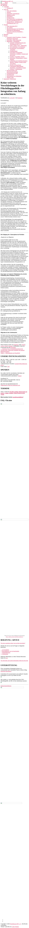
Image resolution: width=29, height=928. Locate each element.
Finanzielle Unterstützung (13, 13)
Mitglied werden (11, 15)
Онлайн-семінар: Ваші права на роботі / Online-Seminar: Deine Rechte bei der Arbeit (14, 393)
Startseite (10, 346)
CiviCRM (6, 6)
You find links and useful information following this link (14, 660)
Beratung (6, 34)
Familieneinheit (13, 51)
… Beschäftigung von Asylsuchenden (10, 651)
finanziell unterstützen (6, 671)
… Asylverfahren (5, 649)
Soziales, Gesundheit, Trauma (17, 56)
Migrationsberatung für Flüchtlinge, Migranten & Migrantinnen (15, 29)
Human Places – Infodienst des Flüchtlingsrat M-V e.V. (14, 22)
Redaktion (19, 98)
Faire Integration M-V (12, 26)
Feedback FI (10, 8)
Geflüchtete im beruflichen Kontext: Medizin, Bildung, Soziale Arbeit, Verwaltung (18, 62)
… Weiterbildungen (5, 652)
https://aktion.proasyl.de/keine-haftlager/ (14, 636)
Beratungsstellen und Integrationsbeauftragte (12, 71)
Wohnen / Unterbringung (16, 69)
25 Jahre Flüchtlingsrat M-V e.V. (15, 20)
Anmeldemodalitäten (17, 397)
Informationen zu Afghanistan (14, 76)
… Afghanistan (4, 654)
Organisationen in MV (12, 73)
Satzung (9, 12)
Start (6, 5)
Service (5, 35)
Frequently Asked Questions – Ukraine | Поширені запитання (16, 38)
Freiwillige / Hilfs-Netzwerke (14, 40)
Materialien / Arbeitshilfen (13, 41)
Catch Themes (15, 926)
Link (8, 366)
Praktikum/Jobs (10, 17)
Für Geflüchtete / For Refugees (17, 47)
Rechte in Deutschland (15, 65)
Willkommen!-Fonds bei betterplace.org (10, 385)
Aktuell (23, 344)
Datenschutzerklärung (6, 685)
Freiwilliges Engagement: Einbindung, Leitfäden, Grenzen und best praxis (19, 54)
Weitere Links (10, 77)
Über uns (6, 9)
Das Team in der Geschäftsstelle (14, 19)
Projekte (6, 24)
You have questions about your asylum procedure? (13, 643)
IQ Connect (10, 27)
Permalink (13, 347)
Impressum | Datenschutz (10, 79)
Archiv (2, 346)
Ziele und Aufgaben (12, 10)
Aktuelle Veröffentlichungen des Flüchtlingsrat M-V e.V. (18, 43)
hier (7, 658)
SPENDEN (10, 16)
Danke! (20, 375)
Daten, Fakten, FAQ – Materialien (18, 45)
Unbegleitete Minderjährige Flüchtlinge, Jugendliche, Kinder (18, 67)
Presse (6, 346)
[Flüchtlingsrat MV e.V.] (7, 1)
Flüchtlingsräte (10, 74)
